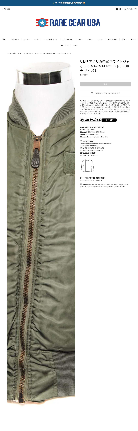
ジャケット (13, 39)
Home (9, 53)
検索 (8, 9)
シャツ (81, 39)
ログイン (130, 9)
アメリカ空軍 (92, 101)
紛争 (123, 39)
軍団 (132, 39)
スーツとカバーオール (50, 39)
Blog (75, 45)
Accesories (112, 39)
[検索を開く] (5, 9)
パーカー (26, 39)
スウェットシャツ (68, 39)
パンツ (100, 39)
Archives (64, 45)
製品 (14, 53)
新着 (4, 39)
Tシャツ (90, 39)
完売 (105, 84)
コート (36, 39)
